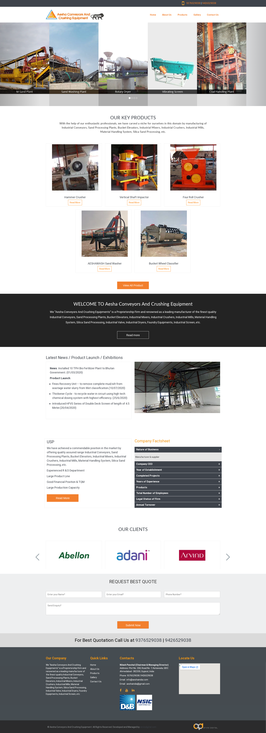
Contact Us (213, 15)
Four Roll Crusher (193, 197)
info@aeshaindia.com (137, 679)
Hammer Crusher (75, 197)
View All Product (133, 285)
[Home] (90, 14)
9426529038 (209, 3)
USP (50, 442)
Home (153, 15)
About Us (166, 15)
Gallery (197, 15)
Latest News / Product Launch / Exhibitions (84, 357)
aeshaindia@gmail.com (138, 684)
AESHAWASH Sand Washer (105, 263)
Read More (75, 202)
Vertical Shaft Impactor (134, 197)
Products (182, 15)
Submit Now (133, 625)
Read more (133, 335)
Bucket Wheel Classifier (163, 263)
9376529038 (193, 3)
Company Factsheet (152, 441)
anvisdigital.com (148, 727)
